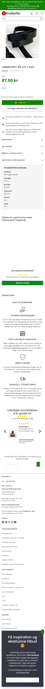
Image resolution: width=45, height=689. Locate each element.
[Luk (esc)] (42, 631)
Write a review (22, 283)
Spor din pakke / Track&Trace (13, 587)
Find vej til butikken (8, 583)
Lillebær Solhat (7, 560)
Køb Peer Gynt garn (9, 542)
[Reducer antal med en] (4, 92)
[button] (5, 431)
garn (10, 346)
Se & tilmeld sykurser (9, 628)
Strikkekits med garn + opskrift (13, 538)
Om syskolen (6, 619)
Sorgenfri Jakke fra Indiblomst (13, 564)
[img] (22, 416)
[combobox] (22, 19)
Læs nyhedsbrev (8, 592)
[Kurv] (36, 13)
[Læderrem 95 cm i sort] (15, 240)
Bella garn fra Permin (9, 547)
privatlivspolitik (22, 672)
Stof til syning (6, 551)
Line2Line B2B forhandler (11, 609)
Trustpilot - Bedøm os (9, 605)
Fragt (15, 97)
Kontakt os (6, 579)
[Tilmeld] (37, 680)
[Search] (41, 18)
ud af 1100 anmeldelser (21, 419)
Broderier (5, 555)
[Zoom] (36, 54)
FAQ (3, 596)
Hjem (3, 59)
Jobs (3, 601)
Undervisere (6, 624)
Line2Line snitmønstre (20, 348)
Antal (4, 88)
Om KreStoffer (7, 574)
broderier (17, 346)
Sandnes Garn (7, 533)
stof (6, 346)
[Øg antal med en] (11, 92)
